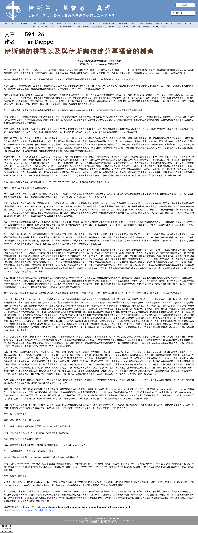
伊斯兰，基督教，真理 (71, 7)
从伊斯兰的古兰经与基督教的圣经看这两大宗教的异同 (72, 15)
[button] (185, 5)
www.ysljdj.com (101, 518)
